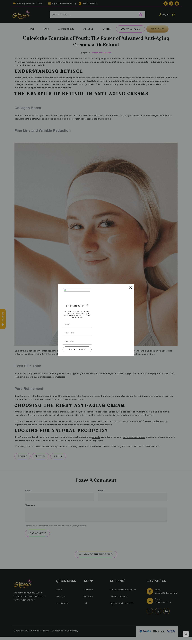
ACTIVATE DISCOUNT (77, 349)
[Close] (130, 287)
